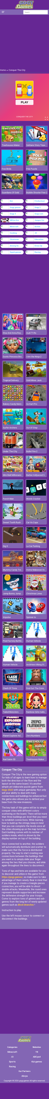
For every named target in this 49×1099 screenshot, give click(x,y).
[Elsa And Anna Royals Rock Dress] (13, 329)
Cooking (13, 233)
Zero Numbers (33, 735)
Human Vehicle (33, 641)
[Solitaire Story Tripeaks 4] (36, 141)
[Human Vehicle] (36, 637)
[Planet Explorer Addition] (13, 732)
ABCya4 (37, 1057)
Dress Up (38, 246)
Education (39, 239)
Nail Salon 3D (9, 759)
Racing (38, 252)
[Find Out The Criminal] (36, 684)
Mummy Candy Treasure (15, 570)
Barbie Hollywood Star (36, 475)
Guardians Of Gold (10, 192)
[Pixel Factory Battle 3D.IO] (13, 637)
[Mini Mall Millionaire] (13, 471)
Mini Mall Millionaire (12, 475)
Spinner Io (31, 617)
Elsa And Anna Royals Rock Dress (19, 333)
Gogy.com (39, 214)
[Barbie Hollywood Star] (36, 471)
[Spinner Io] (36, 613)
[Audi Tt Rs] (36, 329)
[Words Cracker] (36, 495)
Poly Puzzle (31, 169)
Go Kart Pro (31, 404)
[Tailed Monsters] (13, 708)
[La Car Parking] (36, 542)
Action (37, 227)
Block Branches (26, 904)
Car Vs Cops (32, 522)
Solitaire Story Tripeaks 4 (36, 145)
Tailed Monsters (11, 712)
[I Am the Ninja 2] (36, 353)
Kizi (11, 201)
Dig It (5, 546)
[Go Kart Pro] (36, 400)
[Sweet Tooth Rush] (13, 519)
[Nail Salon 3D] (13, 755)
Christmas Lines (34, 593)
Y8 (37, 1052)
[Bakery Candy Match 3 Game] (13, 400)
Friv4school (40, 201)
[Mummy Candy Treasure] (13, 566)
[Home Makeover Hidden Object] (36, 566)
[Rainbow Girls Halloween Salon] (36, 708)
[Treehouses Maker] (12, 141)
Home (3, 70)
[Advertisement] (24, 41)
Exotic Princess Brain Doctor (16, 356)
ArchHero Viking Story (36, 664)
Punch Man (8, 498)
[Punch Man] (13, 495)
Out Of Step (31, 427)
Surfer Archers (10, 427)
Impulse (7, 617)
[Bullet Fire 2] (36, 447)
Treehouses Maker (11, 145)
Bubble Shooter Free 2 (36, 192)
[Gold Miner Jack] (36, 376)
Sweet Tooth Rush (12, 522)
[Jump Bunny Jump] (13, 590)
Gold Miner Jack (34, 380)
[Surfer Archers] (13, 424)
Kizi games (37, 1061)
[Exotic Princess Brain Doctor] (13, 353)
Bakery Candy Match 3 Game (17, 404)
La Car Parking (33, 546)
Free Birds (6, 169)
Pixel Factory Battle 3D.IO (15, 641)
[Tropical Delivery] (13, 376)
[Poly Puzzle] (36, 165)
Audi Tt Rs (31, 333)
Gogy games (15, 207)
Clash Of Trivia (10, 688)
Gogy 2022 (7, 789)
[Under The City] (13, 447)
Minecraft (14, 227)
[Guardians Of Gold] (12, 188)
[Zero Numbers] (36, 732)
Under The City (10, 451)
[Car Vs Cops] (36, 519)
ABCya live (14, 220)
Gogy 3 (13, 214)
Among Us (14, 246)
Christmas (14, 239)
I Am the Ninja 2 (33, 356)
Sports (12, 1061)
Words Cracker (33, 498)
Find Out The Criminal (36, 688)
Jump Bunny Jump (12, 593)
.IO (36, 233)
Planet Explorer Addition (14, 735)
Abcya (25, 1076)
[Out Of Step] (36, 424)
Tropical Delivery (11, 380)
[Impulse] (13, 613)
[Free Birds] (12, 165)
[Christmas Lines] (36, 590)
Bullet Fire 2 (31, 451)
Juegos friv (39, 220)
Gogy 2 (38, 207)
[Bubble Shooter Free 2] (36, 188)
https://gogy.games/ (12, 877)
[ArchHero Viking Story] (36, 661)
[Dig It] (13, 542)
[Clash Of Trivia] (13, 684)
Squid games (15, 252)
